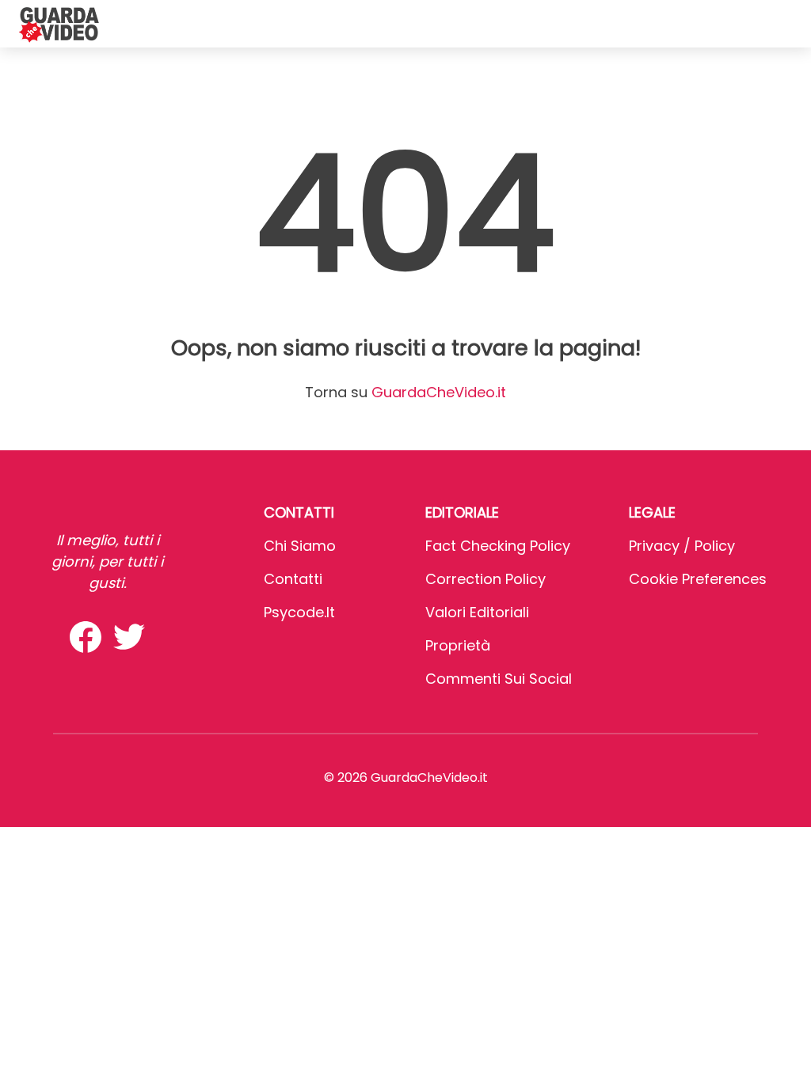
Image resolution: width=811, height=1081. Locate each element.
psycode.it (299, 612)
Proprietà (457, 645)
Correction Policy (485, 579)
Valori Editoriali (477, 612)
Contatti (293, 579)
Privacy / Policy (682, 546)
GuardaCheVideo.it (438, 392)
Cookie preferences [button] (698, 579)
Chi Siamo (300, 546)
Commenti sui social (498, 678)
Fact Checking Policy (497, 546)
